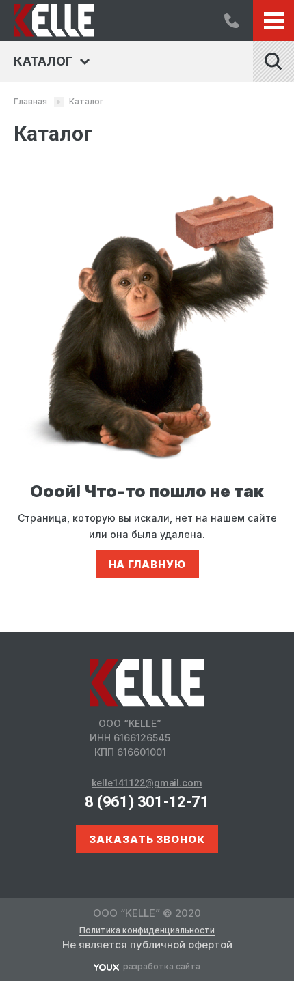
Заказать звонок (147, 839)
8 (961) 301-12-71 (231, 20)
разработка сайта (161, 966)
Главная (30, 101)
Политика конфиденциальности (147, 930)
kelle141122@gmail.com (147, 783)
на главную (147, 564)
